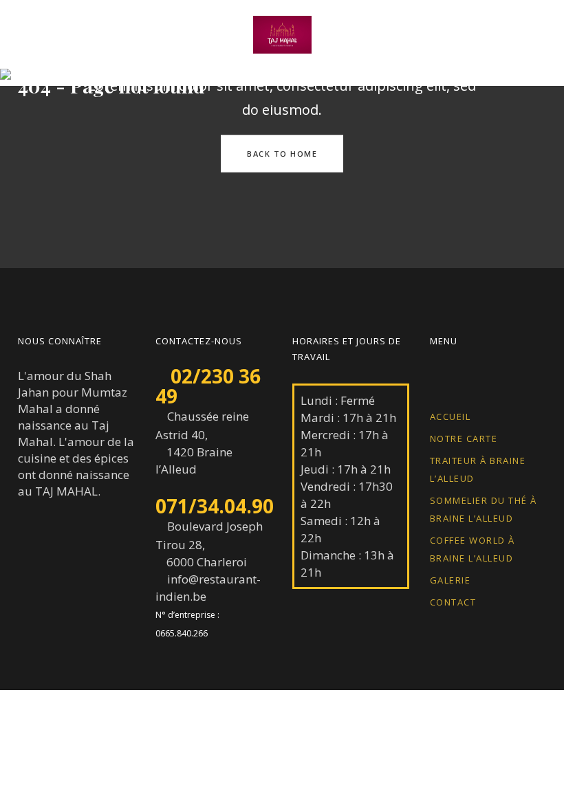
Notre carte (464, 438)
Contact (453, 602)
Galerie (450, 580)
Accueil (450, 416)
